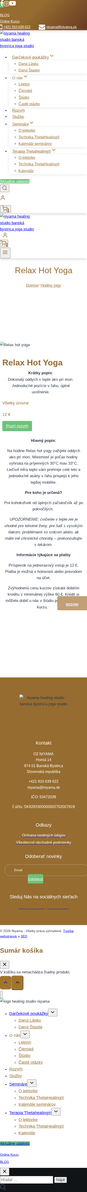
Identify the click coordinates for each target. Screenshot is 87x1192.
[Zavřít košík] (4, 965)
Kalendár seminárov (35, 144)
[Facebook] (2, 4)
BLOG (5, 15)
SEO (24, 936)
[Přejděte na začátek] (5, 982)
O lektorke (27, 130)
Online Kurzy (10, 21)
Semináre (18, 1084)
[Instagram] (6, 4)
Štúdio (24, 97)
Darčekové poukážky (28, 1013)
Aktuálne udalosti (15, 181)
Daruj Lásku (29, 64)
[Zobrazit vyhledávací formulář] (4, 188)
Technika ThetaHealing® (39, 137)
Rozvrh (18, 110)
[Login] (43, 199)
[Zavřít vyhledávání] (4, 1172)
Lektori (24, 84)
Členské (25, 91)
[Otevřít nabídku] (5, 253)
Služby (18, 117)
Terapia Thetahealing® (30, 1112)
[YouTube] (12, 4)
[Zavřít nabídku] (1, 994)
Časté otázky (29, 104)
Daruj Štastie (29, 70)
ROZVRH (72, 604)
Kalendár (26, 171)
